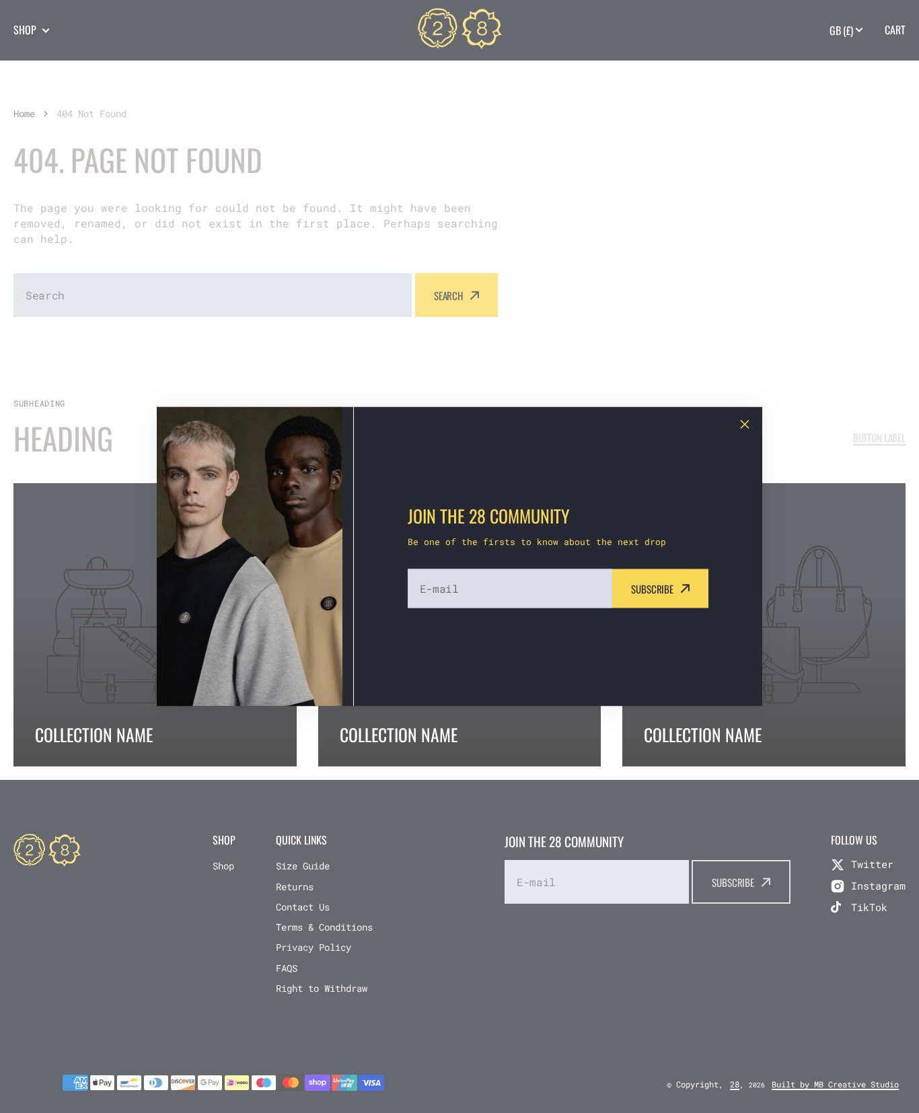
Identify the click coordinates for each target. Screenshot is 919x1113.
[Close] (745, 424)
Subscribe (652, 588)
